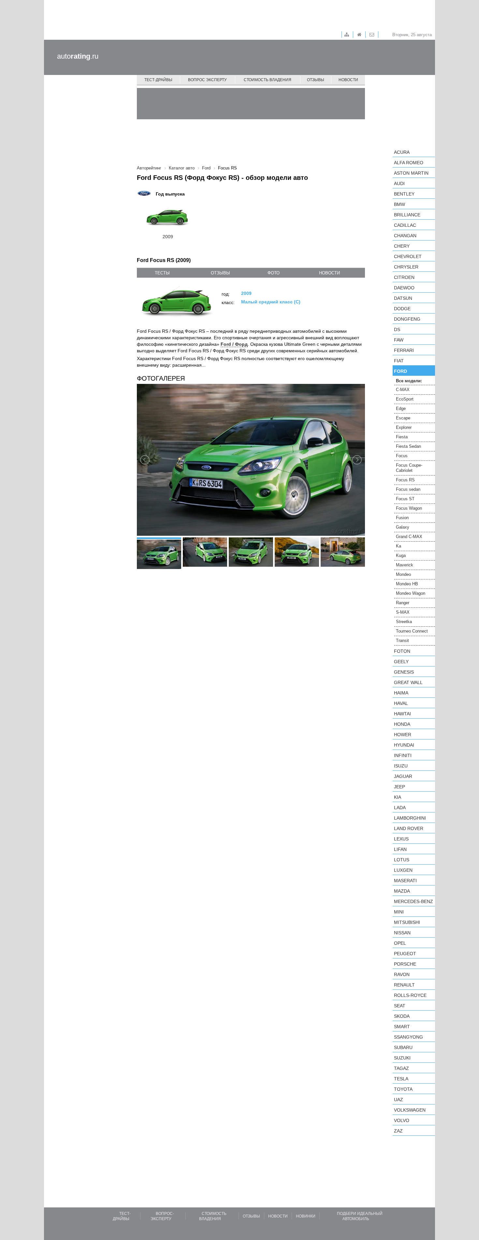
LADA (400, 807)
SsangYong (408, 1037)
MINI (399, 911)
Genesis (404, 672)
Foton (402, 651)
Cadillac (405, 225)
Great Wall (408, 682)
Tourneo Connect (412, 631)
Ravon (402, 974)
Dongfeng (407, 319)
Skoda (402, 1016)
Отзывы (315, 80)
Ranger (402, 602)
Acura (402, 152)
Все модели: (409, 380)
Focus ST (405, 498)
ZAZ (398, 1130)
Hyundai (404, 745)
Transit (402, 640)
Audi (399, 183)
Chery (402, 246)
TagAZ (401, 1068)
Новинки (305, 1216)
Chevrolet (408, 256)
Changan (405, 235)
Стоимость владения (267, 80)
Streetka (404, 621)
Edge (401, 408)
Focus (402, 455)
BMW (399, 204)
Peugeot (405, 953)
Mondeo (403, 574)
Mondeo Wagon (410, 593)
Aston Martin (411, 173)
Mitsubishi (407, 922)
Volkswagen (410, 1110)
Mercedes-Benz (413, 901)
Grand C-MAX (409, 536)
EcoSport (405, 399)
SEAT (399, 1005)
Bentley (404, 194)
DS (397, 329)
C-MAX (403, 389)
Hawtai (402, 713)
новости (329, 272)
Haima (401, 692)
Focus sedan (408, 489)
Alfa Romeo (408, 162)
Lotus (401, 859)
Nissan (402, 932)
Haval (401, 703)
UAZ (398, 1099)
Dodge (402, 308)
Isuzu (401, 765)
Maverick (404, 564)
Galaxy (402, 527)
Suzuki (402, 1057)
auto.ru (77, 56)
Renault (404, 984)
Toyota (403, 1089)
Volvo (401, 1120)
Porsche (405, 964)
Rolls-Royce (410, 995)
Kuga (401, 555)
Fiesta (402, 436)
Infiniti (403, 755)
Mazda (402, 891)
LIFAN (400, 849)
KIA (397, 797)
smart (402, 1026)
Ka (398, 546)
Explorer (404, 427)
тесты (162, 272)
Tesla (401, 1078)
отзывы (220, 272)
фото (274, 272)
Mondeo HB (407, 583)
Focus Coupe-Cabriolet (409, 468)
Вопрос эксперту (207, 80)
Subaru (403, 1047)
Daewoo (404, 287)
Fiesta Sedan (408, 446)
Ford (400, 371)
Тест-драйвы (158, 80)
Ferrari (404, 350)
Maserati (405, 880)
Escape (403, 418)
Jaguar (403, 776)
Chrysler (406, 267)
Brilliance (407, 214)
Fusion (402, 517)
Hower (402, 734)
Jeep (399, 786)
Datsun (403, 298)
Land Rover (408, 828)
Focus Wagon (409, 508)
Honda (402, 724)
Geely (401, 661)
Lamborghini (410, 818)
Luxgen (403, 870)
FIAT (399, 360)
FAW (398, 340)
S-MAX (403, 612)
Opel (400, 943)
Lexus (401, 838)
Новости (348, 80)
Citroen (404, 277)
